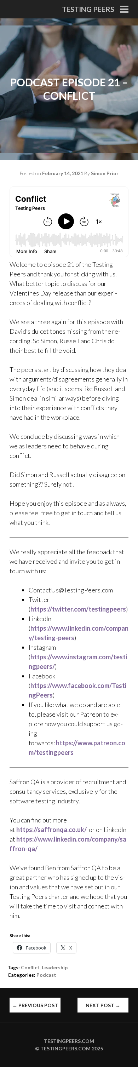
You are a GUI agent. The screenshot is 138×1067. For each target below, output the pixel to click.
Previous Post (35, 1005)
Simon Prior (105, 173)
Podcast (46, 975)
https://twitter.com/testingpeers (78, 609)
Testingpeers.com (69, 1041)
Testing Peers (88, 9)
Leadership (55, 967)
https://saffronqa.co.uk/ (51, 829)
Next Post (103, 1005)
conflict (30, 967)
